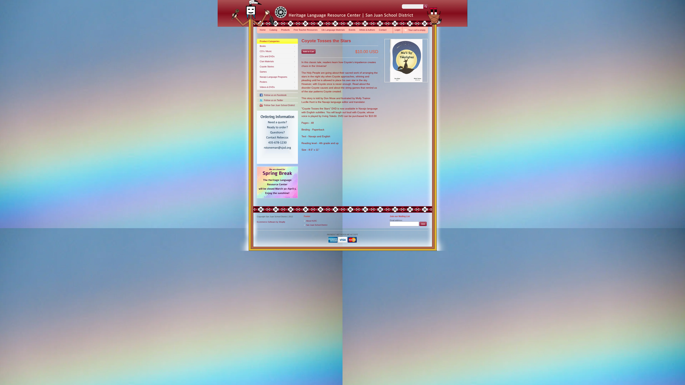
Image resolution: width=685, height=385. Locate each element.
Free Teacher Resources (306, 30)
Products (285, 30)
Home (263, 30)
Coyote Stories (267, 66)
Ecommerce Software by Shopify (271, 222)
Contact (382, 30)
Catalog (273, 30)
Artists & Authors (367, 30)
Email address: (396, 220)
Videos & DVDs (267, 87)
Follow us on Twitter (273, 100)
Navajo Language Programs (273, 77)
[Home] (300, 16)
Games (263, 72)
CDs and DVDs (267, 56)
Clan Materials (267, 61)
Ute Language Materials (333, 30)
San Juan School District (316, 225)
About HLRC (311, 221)
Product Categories (270, 41)
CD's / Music (266, 51)
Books (263, 46)
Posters (263, 82)
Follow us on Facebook (275, 95)
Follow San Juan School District (279, 105)
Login (397, 30)
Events (352, 30)
